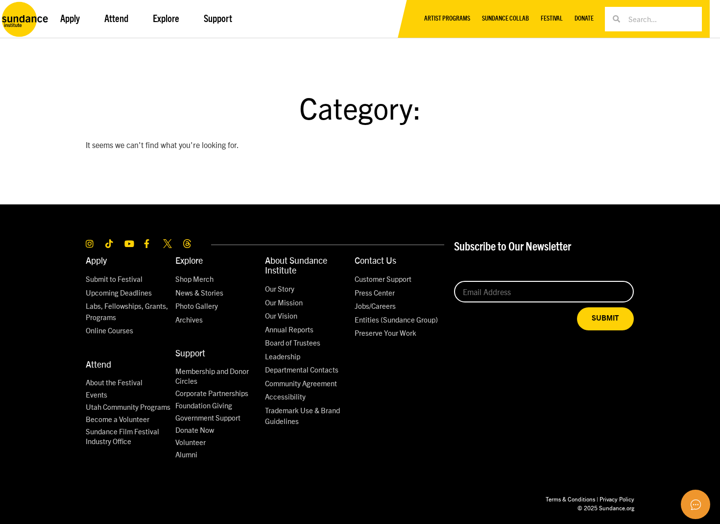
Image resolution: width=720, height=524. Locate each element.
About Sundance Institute (296, 264)
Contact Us (375, 260)
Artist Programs (447, 19)
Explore (189, 260)
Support (190, 352)
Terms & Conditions (570, 498)
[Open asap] (695, 504)
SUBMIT (605, 318)
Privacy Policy (617, 498)
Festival (552, 19)
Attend (98, 364)
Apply (96, 260)
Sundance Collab (505, 19)
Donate (584, 19)
